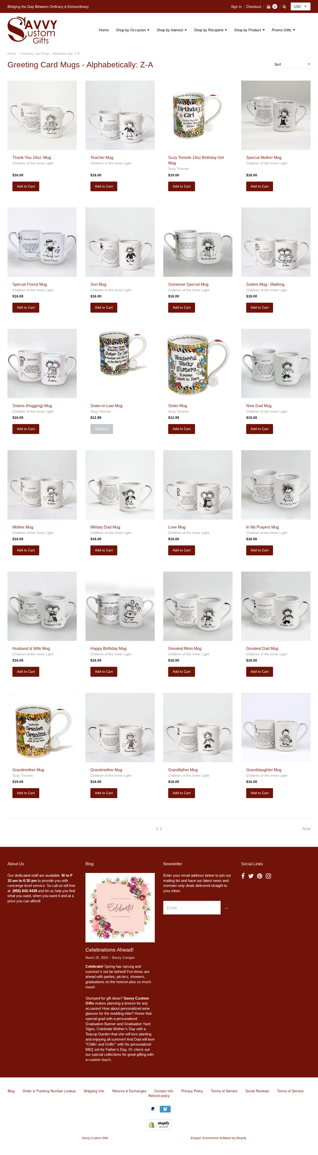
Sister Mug (177, 406)
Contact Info (163, 1090)
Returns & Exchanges (129, 1090)
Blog (11, 1090)
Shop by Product (247, 30)
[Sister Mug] (198, 363)
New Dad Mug (259, 406)
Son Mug (98, 284)
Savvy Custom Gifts (95, 1138)
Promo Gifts (281, 30)
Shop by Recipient (208, 30)
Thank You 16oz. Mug (31, 157)
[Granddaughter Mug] (276, 727)
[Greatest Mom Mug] (198, 606)
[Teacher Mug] (120, 115)
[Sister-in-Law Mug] (120, 353)
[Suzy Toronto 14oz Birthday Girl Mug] (198, 115)
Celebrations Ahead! (109, 950)
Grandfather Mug (183, 770)
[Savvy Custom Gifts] (32, 30)
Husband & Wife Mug (31, 648)
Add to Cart (26, 186)
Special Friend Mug (29, 284)
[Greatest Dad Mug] (276, 606)
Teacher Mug (101, 157)
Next (306, 829)
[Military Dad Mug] (120, 485)
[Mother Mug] (42, 485)
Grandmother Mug (28, 770)
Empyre (196, 1138)
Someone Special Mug (188, 284)
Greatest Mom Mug (184, 648)
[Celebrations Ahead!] (120, 907)
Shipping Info (94, 1090)
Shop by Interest (170, 30)
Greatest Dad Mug (262, 648)
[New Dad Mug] (276, 363)
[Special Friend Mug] (42, 242)
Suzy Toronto (178, 169)
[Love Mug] (198, 485)
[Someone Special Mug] (198, 242)
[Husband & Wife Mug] (42, 606)
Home (104, 30)
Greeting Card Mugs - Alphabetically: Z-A (50, 53)
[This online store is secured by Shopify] (159, 1128)
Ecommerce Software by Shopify (224, 1138)
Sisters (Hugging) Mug (32, 406)
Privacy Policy (192, 1090)
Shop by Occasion (131, 30)
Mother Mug (22, 527)
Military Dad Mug (105, 527)
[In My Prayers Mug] (276, 485)
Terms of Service (224, 1090)
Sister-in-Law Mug (106, 406)
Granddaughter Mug (263, 770)
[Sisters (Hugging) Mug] (42, 363)
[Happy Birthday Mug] (120, 606)
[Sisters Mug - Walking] (276, 242)
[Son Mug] (120, 242)
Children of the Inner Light (32, 163)
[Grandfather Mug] (198, 727)
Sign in (236, 6)
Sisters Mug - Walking (265, 284)
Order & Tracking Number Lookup (49, 1090)
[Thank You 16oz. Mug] (42, 115)
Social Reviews (257, 1090)
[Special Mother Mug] (276, 115)
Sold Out (102, 429)
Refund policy (159, 1095)
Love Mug (177, 527)
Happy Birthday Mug (108, 648)
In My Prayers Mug (262, 527)
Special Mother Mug (263, 157)
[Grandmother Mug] (42, 727)
